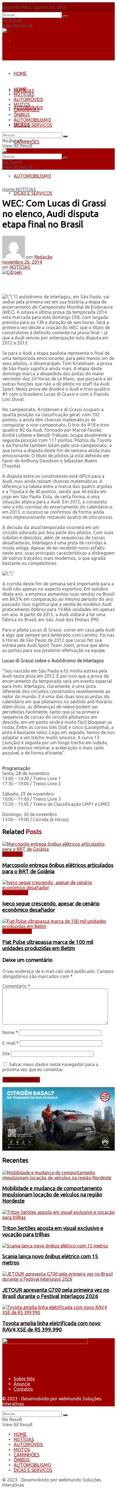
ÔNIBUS (22, 114)
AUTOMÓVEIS (28, 99)
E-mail (10, 1043)
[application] (58, 1119)
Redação (43, 256)
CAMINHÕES (26, 141)
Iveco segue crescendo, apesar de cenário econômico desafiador (51, 907)
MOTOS (22, 104)
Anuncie (22, 1383)
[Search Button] (65, 16)
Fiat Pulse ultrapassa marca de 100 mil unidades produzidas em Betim (47, 945)
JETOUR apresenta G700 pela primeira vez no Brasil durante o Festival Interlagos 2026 (55, 1293)
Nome (10, 1032)
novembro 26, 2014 (22, 262)
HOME (20, 73)
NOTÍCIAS (24, 94)
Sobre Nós (24, 21)
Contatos (23, 40)
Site (6, 1053)
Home (8, 189)
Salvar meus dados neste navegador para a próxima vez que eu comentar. (50, 1067)
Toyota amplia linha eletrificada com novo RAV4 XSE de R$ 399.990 (51, 1326)
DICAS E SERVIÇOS (33, 193)
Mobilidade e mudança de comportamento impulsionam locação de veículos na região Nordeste (52, 1194)
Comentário (16, 986)
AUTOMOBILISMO (32, 176)
